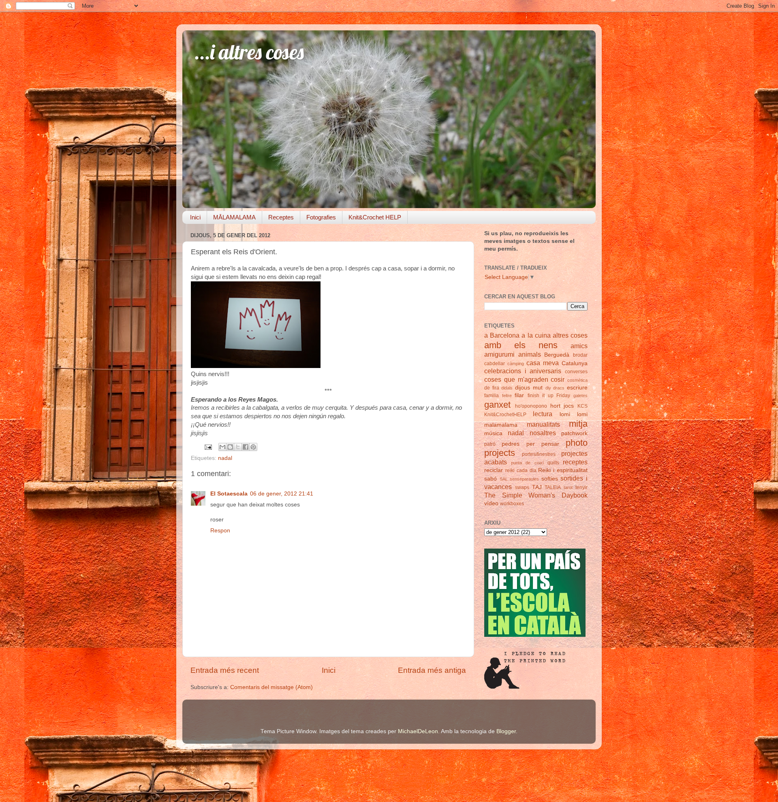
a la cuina (536, 335)
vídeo (491, 503)
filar (519, 395)
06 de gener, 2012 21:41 (281, 494)
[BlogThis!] (230, 447)
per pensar (542, 444)
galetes (580, 395)
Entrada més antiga (432, 670)
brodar (580, 355)
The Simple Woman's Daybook (536, 495)
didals (507, 387)
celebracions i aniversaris (522, 370)
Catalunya (575, 363)
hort (555, 406)
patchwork (574, 433)
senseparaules (524, 479)
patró (490, 444)
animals (529, 354)
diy (548, 387)
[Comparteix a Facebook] (246, 447)
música (493, 433)
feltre (507, 395)
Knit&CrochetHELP (505, 414)
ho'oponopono (531, 406)
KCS (582, 406)
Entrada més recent (224, 670)
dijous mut (529, 388)
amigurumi (499, 354)
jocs (569, 406)
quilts (553, 463)
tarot (568, 487)
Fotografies (321, 217)
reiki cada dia (520, 470)
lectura (542, 413)
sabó (490, 479)
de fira (491, 388)
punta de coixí (527, 462)
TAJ (537, 487)
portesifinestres (539, 454)
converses (576, 371)
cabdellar (494, 363)
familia (491, 395)
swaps (522, 487)
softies (549, 479)
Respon (220, 531)
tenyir (581, 487)
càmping (515, 363)
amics (579, 345)
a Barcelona (501, 335)
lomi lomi (574, 414)
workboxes (512, 503)
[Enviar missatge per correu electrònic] (208, 447)
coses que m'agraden (516, 379)
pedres (510, 444)
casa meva (542, 362)
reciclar (493, 470)
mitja (578, 424)
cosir (557, 379)
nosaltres (543, 432)
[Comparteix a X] (238, 447)
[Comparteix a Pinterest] (253, 447)
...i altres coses (249, 52)
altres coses (570, 335)
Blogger (506, 731)
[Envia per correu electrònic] (222, 447)
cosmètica (577, 380)
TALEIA (553, 487)
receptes (575, 462)
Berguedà (556, 355)
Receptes (281, 217)
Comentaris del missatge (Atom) (271, 687)
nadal (225, 458)
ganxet (497, 405)
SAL (504, 479)
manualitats (543, 424)
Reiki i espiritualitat (563, 470)
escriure (577, 388)
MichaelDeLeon (418, 731)
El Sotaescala (229, 494)
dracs (558, 387)
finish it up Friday (549, 395)
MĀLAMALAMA (234, 217)
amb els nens (521, 345)
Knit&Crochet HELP (374, 217)
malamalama (500, 425)
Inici (195, 217)
